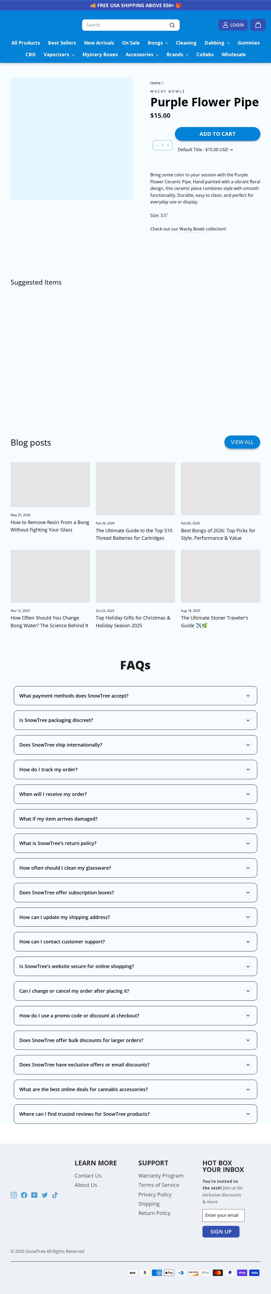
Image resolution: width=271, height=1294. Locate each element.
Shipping (149, 1203)
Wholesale (234, 54)
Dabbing (215, 43)
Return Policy (154, 1213)
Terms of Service (158, 1184)
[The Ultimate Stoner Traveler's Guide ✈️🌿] (220, 576)
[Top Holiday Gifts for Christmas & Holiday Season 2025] (135, 576)
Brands (175, 54)
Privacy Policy (154, 1194)
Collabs (205, 54)
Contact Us (88, 1175)
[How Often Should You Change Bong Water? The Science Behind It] (50, 576)
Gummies (249, 43)
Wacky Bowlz (167, 91)
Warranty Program (161, 1175)
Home (155, 82)
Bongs (156, 43)
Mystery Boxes (100, 54)
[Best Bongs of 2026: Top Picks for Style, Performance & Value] (220, 488)
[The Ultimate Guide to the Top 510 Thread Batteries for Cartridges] (135, 488)
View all (242, 442)
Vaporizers (57, 54)
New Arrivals (99, 43)
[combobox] (131, 25)
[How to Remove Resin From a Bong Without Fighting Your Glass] (50, 484)
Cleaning (186, 43)
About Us (86, 1184)
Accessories (140, 54)
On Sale (131, 43)
